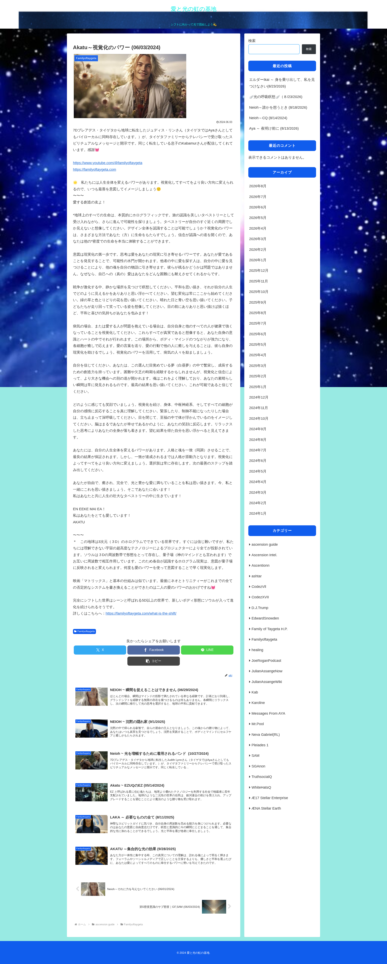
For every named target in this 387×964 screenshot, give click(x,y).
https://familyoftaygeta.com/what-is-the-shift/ (141, 613)
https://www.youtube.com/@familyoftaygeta (107, 163)
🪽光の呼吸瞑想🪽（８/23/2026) (275, 97)
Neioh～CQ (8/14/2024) (268, 118)
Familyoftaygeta (86, 631)
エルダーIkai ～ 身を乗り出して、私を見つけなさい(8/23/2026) (282, 83)
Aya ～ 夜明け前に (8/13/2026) (274, 128)
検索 (252, 41)
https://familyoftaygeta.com (94, 170)
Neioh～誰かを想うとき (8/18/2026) (278, 107)
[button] (153, 661)
